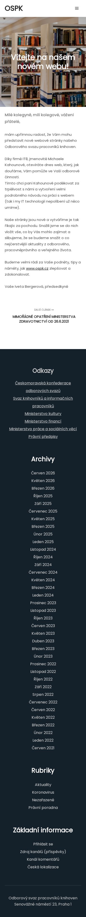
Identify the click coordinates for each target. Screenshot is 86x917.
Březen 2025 (43, 526)
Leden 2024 (43, 595)
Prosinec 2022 (43, 664)
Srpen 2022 (43, 694)
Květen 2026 (43, 480)
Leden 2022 (43, 740)
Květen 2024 (43, 580)
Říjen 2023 (43, 618)
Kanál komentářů (43, 859)
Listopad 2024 (43, 549)
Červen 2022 (43, 710)
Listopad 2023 (43, 610)
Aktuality (43, 784)
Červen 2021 (43, 748)
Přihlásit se (43, 844)
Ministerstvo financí (43, 421)
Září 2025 (43, 503)
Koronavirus (43, 792)
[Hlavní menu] (77, 8)
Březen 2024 (43, 587)
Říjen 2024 (43, 557)
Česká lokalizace (43, 867)
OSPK (14, 8)
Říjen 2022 (43, 679)
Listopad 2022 (43, 671)
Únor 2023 (43, 656)
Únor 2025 (43, 534)
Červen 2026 (43, 473)
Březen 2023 (43, 648)
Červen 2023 (43, 626)
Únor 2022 (43, 732)
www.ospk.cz (37, 268)
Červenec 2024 (43, 572)
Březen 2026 (43, 488)
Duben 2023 (43, 641)
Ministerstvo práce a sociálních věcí (43, 429)
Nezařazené (43, 800)
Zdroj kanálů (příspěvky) (43, 851)
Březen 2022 (43, 725)
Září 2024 (43, 564)
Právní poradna (43, 807)
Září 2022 (43, 687)
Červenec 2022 (43, 702)
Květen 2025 (43, 519)
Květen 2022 (43, 717)
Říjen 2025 (43, 496)
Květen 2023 (43, 633)
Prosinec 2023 (43, 603)
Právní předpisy (43, 436)
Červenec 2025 (43, 511)
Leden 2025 (43, 542)
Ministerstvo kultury (43, 413)
